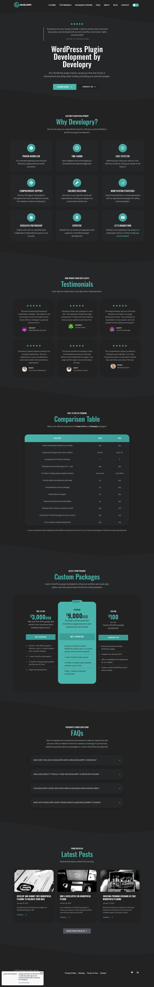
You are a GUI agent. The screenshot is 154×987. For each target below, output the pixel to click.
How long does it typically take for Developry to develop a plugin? (66, 774)
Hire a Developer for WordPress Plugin (75, 898)
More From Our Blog (76, 931)
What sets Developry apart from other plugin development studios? (67, 802)
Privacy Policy (70, 973)
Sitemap (81, 973)
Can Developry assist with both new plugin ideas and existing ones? (66, 788)
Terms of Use (92, 973)
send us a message (86, 743)
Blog (115, 5)
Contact (125, 5)
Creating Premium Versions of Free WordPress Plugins (119, 898)
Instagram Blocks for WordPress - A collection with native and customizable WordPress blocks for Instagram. (30, 976)
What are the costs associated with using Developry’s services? (65, 760)
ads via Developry (24, 982)
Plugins (52, 5)
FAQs (98, 5)
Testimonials (65, 5)
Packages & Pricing (83, 5)
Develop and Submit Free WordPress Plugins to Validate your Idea (34, 898)
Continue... (20, 915)
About (107, 5)
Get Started (40, 637)
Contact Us (87, 87)
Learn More (63, 87)
